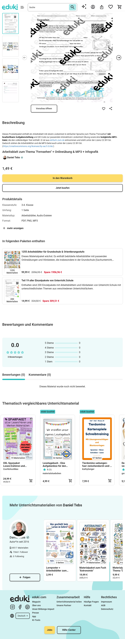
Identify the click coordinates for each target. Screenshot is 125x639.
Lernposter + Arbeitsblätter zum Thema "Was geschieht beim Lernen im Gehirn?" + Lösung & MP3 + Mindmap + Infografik (59, 569)
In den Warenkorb (62, 178)
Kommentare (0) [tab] (40, 374)
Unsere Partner (64, 605)
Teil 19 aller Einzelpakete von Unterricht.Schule (47, 280)
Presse (35, 612)
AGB (103, 605)
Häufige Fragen (91, 601)
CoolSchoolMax (10, 469)
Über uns (36, 605)
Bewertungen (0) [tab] (13, 374)
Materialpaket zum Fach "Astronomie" (92, 569)
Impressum (106, 601)
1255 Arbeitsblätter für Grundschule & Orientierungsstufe (52, 251)
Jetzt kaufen (63, 187)
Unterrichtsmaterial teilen (69, 601)
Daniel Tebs (13, 157)
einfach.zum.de (57, 140)
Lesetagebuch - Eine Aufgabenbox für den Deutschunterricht (54, 464)
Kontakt (87, 605)
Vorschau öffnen (44, 108)
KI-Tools (36, 620)
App (34, 616)
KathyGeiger (88, 469)
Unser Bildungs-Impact (43, 609)
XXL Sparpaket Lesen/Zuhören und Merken (14, 464)
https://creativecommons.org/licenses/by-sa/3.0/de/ (28, 146)
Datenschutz (107, 609)
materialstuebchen (52, 473)
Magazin (36, 601)
